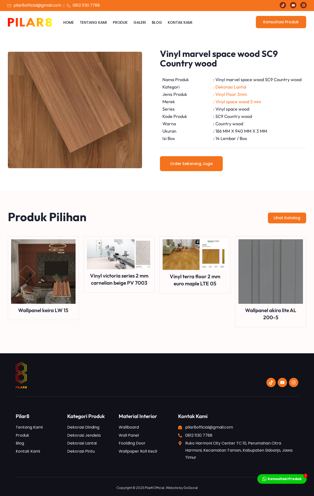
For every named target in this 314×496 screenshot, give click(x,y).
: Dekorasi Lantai (229, 87)
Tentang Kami (93, 22)
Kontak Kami (180, 22)
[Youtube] (293, 5)
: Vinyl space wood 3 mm (237, 101)
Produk (120, 22)
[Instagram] (303, 5)
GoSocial (190, 488)
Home (68, 22)
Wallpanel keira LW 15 (43, 310)
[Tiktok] (283, 5)
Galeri (139, 22)
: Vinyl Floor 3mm (230, 94)
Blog (157, 22)
